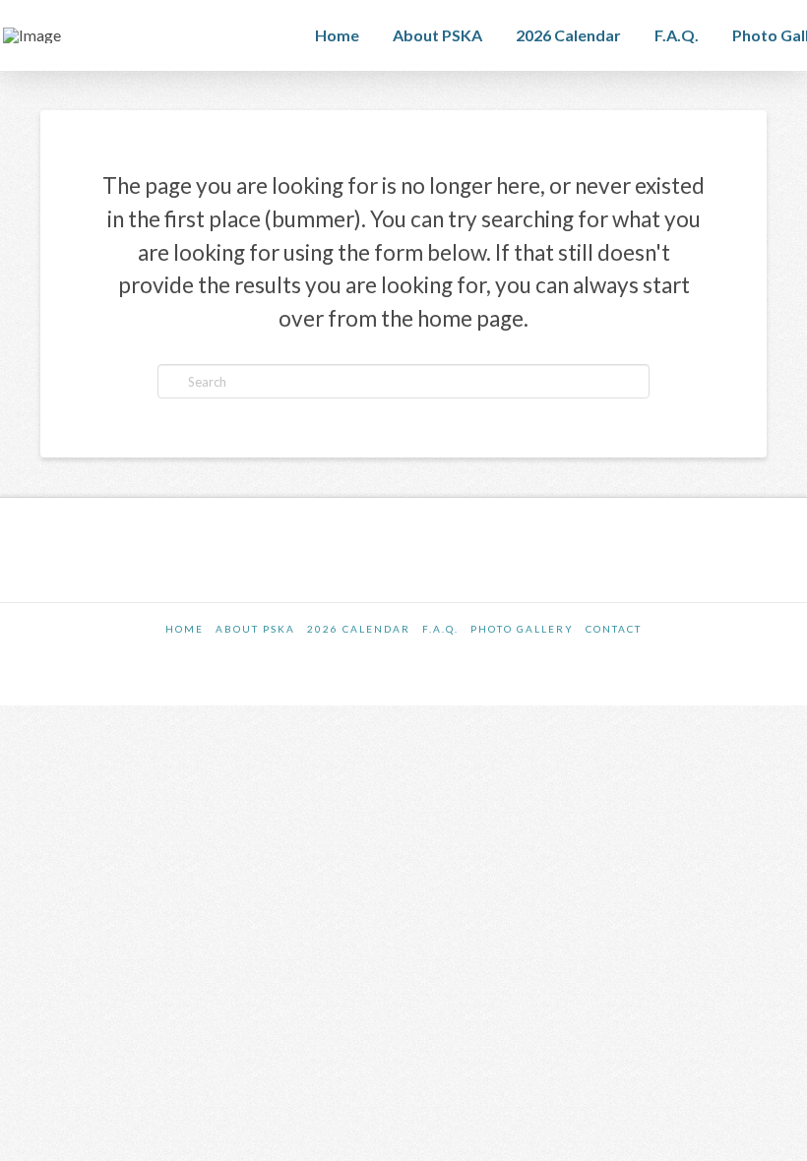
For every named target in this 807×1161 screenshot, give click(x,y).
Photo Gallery (522, 629)
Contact (614, 629)
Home (184, 629)
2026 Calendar (358, 629)
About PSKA (255, 629)
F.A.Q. (440, 629)
